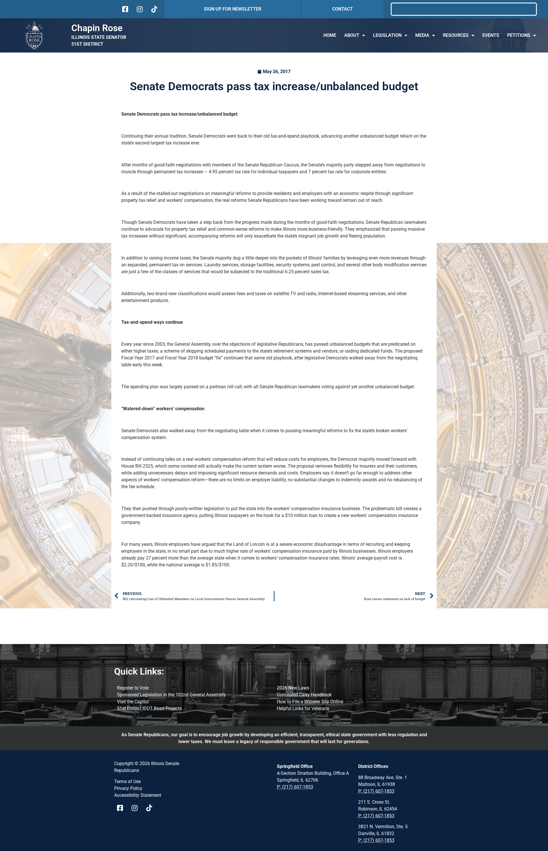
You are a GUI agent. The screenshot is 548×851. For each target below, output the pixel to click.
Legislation (387, 35)
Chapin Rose (96, 28)
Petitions (518, 35)
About (351, 35)
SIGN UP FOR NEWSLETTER (232, 9)
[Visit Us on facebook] (125, 9)
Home (329, 35)
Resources (456, 35)
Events (490, 35)
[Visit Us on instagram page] (137, 807)
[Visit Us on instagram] (139, 9)
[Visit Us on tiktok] (154, 9)
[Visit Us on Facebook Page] (122, 807)
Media (422, 35)
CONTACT (342, 9)
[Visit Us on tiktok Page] (151, 807)
